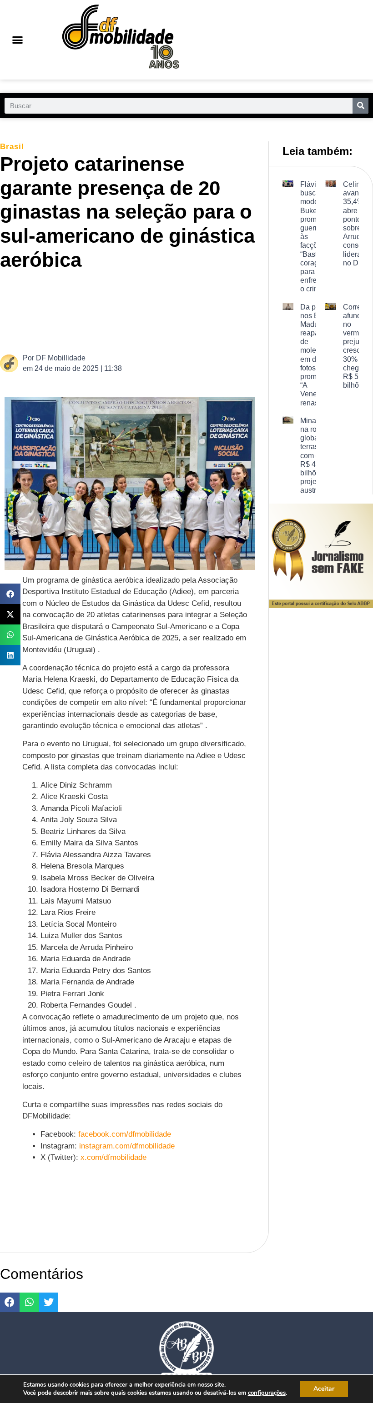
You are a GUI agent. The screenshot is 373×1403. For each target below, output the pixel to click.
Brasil (12, 146)
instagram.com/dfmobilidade (127, 1146)
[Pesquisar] (360, 106)
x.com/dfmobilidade (113, 1157)
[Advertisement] (170, 310)
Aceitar (323, 1388)
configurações (267, 1393)
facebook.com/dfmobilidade (124, 1134)
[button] (17, 40)
